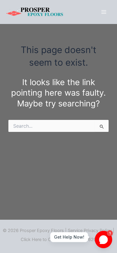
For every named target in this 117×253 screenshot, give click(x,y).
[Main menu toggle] (104, 12)
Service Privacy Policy (90, 230)
